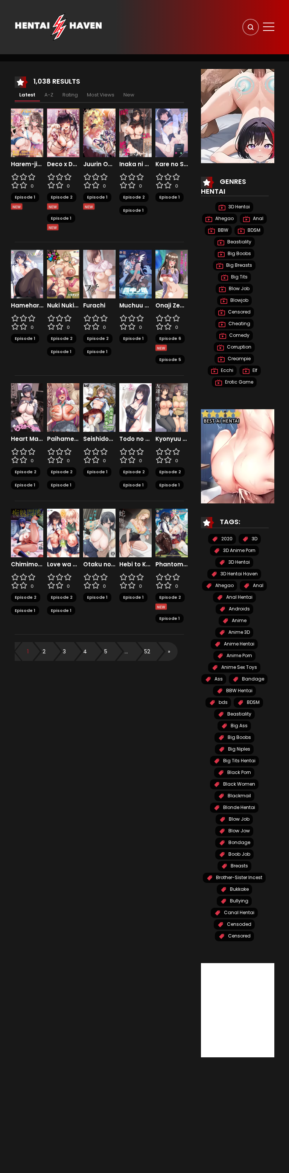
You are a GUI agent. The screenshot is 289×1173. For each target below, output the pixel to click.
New (128, 94)
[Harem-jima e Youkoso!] (27, 132)
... (126, 651)
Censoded (238, 924)
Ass (218, 679)
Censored (239, 312)
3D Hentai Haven (238, 573)
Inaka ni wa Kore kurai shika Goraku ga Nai (135, 164)
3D (254, 538)
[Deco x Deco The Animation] (63, 132)
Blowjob (238, 300)
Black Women (238, 784)
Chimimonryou (27, 564)
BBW (222, 230)
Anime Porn (238, 655)
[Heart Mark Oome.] (27, 407)
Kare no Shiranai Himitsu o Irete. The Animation (171, 164)
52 (147, 651)
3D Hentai (238, 206)
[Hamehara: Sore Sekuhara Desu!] (27, 274)
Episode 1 (25, 197)
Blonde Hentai (238, 807)
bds (223, 702)
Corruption (238, 347)
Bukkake (239, 889)
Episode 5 (170, 359)
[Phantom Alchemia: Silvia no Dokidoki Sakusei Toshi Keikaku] (171, 533)
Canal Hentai (238, 912)
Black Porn (238, 772)
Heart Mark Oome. (27, 439)
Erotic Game (238, 382)
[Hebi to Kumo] (135, 533)
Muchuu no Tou (135, 305)
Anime (238, 620)
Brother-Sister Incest (238, 877)
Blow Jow (238, 830)
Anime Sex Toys (238, 667)
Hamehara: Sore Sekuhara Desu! (27, 305)
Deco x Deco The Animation (63, 164)
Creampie (239, 358)
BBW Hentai (238, 690)
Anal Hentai (238, 597)
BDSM (253, 230)
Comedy (238, 335)
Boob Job (238, 854)
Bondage (238, 842)
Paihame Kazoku (63, 439)
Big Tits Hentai (239, 760)
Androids (239, 609)
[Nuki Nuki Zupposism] (63, 274)
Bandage (252, 679)
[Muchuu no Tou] (135, 274)
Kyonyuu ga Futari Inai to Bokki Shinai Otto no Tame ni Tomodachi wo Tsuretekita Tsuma (171, 439)
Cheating (238, 323)
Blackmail (239, 795)
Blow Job (238, 288)
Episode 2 (62, 197)
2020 (226, 538)
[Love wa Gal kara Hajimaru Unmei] (63, 533)
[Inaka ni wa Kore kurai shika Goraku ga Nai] (135, 132)
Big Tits (239, 277)
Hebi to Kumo (135, 564)
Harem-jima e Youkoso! (27, 164)
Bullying (238, 901)
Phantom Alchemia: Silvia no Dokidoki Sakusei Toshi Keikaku (171, 564)
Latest (27, 94)
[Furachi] (99, 274)
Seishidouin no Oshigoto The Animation (99, 439)
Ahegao (224, 218)
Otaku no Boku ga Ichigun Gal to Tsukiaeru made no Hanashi (99, 564)
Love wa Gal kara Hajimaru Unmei (63, 564)
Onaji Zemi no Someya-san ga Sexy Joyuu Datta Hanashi (171, 305)
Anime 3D (238, 632)
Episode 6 (170, 338)
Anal (257, 218)
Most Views (100, 94)
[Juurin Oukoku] (99, 132)
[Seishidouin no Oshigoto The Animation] (99, 407)
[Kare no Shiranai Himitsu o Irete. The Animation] (171, 132)
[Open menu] (268, 27)
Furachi (94, 305)
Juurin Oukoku (99, 164)
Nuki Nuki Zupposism (63, 305)
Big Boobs (239, 253)
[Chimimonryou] (27, 533)
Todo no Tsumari (135, 439)
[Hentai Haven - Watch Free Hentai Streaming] (58, 27)
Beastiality (238, 242)
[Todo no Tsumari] (135, 407)
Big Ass (239, 725)
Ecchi (226, 370)
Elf (254, 370)
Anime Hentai (238, 644)
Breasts (239, 866)
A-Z (48, 94)
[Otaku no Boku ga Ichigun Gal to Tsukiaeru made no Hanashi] (99, 533)
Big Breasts (238, 265)
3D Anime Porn (239, 550)
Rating (70, 94)
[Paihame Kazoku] (63, 407)
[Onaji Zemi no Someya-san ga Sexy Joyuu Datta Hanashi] (171, 274)
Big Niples (238, 749)
